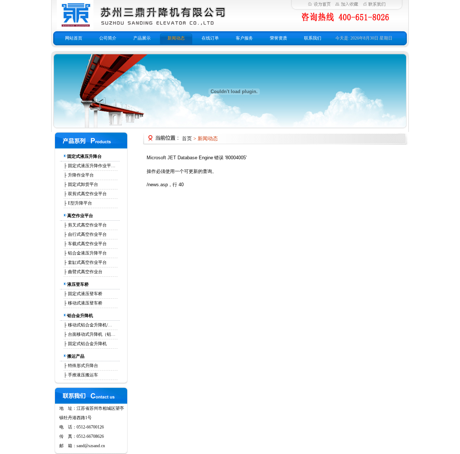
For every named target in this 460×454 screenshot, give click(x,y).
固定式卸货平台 (83, 184)
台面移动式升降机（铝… (91, 334)
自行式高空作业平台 (87, 234)
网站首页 (73, 38)
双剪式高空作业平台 (87, 193)
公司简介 (107, 38)
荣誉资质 (278, 38)
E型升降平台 (80, 203)
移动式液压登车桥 (85, 303)
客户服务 (244, 38)
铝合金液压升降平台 (87, 253)
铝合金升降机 (80, 315)
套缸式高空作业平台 (87, 262)
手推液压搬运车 (83, 374)
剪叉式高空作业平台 (87, 225)
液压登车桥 (78, 284)
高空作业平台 (80, 215)
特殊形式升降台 (83, 365)
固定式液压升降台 (84, 156)
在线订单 (210, 38)
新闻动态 (176, 38)
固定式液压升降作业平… (91, 165)
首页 (187, 138)
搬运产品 (75, 356)
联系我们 (312, 38)
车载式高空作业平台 (87, 243)
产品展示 (142, 38)
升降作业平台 (81, 175)
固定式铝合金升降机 (87, 343)
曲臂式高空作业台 (85, 271)
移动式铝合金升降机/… (90, 324)
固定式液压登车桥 (85, 293)
